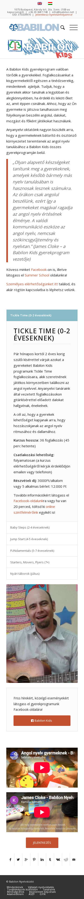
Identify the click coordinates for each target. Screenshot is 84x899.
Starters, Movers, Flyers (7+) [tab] (29, 562)
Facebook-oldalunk (28, 500)
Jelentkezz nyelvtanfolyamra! (54, 14)
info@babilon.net (63, 12)
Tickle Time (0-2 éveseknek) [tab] (30, 315)
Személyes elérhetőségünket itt (32, 284)
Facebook (38, 269)
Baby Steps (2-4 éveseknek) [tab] (29, 527)
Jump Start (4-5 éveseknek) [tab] (29, 539)
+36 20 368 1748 (38, 12)
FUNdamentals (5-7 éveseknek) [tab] (32, 550)
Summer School (37, 275)
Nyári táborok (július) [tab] (24, 573)
